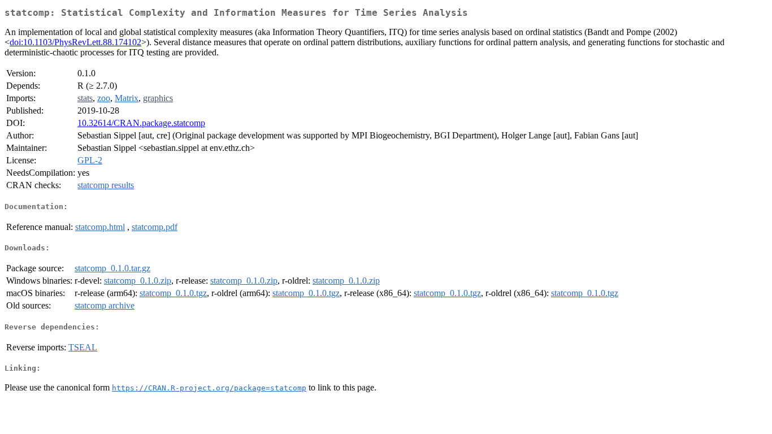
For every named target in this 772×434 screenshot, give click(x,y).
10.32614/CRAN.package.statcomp (141, 123)
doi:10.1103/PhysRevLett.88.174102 (75, 42)
